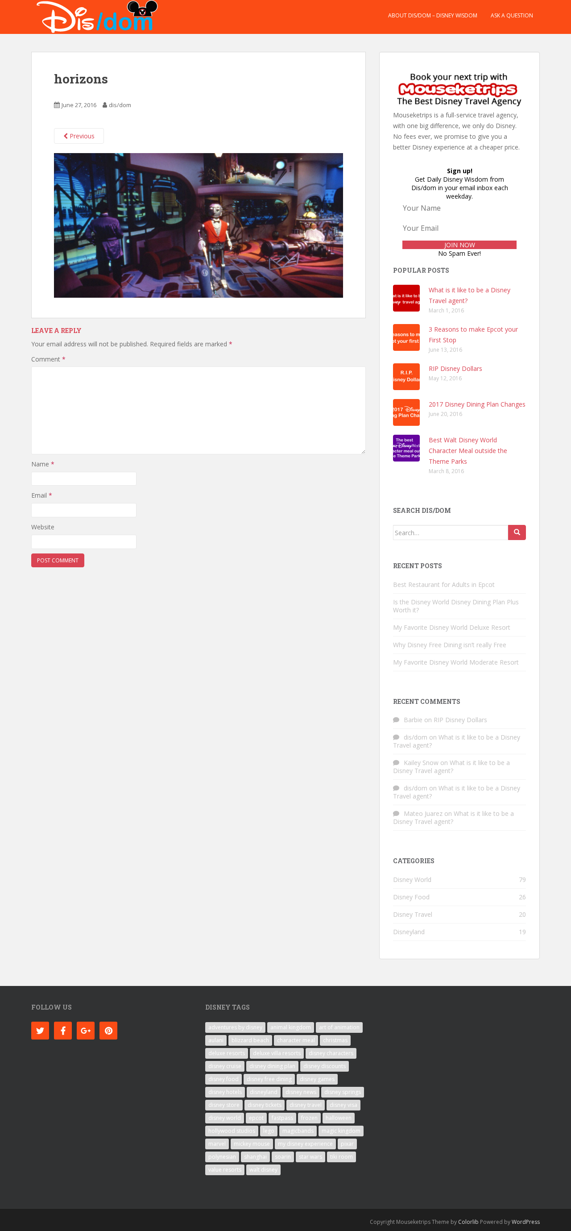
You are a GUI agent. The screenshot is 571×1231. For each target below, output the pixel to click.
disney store (224, 1105)
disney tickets (264, 1105)
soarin (283, 1156)
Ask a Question (512, 15)
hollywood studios (231, 1131)
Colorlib (468, 1222)
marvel (217, 1144)
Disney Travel (412, 914)
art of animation (339, 1027)
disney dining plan (272, 1066)
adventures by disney (235, 1027)
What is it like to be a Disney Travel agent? (456, 741)
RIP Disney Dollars (455, 368)
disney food (223, 1079)
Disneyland (409, 931)
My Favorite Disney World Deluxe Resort (451, 627)
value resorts (224, 1169)
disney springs (342, 1092)
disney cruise (224, 1066)
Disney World (412, 879)
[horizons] (198, 224)
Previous (81, 136)
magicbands (298, 1131)
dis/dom (120, 105)
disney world (224, 1118)
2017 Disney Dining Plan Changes (477, 404)
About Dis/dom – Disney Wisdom (432, 15)
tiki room (341, 1156)
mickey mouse (252, 1144)
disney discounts (324, 1066)
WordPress (526, 1222)
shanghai (255, 1156)
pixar (347, 1144)
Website (42, 527)
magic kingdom (341, 1131)
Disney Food (411, 897)
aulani (215, 1040)
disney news (301, 1092)
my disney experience (305, 1144)
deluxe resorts (226, 1053)
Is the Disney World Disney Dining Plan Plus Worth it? (456, 606)
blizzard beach (250, 1040)
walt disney (263, 1169)
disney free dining (269, 1079)
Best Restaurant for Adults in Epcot (444, 584)
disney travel (306, 1105)
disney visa (343, 1105)
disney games (317, 1079)
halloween (339, 1118)
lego (268, 1131)
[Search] (517, 532)
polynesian (222, 1156)
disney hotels (225, 1092)
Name (42, 464)
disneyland (263, 1092)
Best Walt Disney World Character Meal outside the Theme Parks (468, 451)
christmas (335, 1040)
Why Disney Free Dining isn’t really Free (449, 644)
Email (41, 495)
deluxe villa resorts (277, 1053)
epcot (256, 1118)
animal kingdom (290, 1027)
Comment (48, 359)
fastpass (282, 1118)
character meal (296, 1040)
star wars (310, 1156)
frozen (309, 1118)
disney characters (331, 1053)
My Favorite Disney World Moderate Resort (456, 662)
